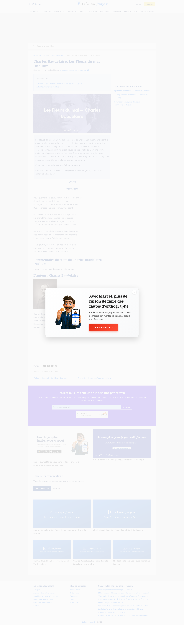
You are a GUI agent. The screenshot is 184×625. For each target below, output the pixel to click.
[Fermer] (134, 292)
